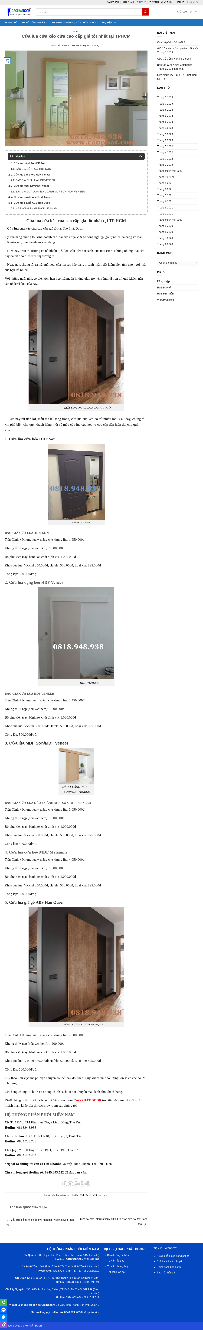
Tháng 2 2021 (165, 213)
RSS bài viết (164, 287)
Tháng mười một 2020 (169, 219)
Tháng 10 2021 (165, 177)
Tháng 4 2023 (165, 128)
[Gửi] (145, 12)
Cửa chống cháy (86, 22)
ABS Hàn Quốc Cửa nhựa (88, 46)
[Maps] (3, 1324)
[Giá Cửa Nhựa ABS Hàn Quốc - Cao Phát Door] (18, 12)
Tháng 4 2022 (165, 152)
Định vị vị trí (91, 1255)
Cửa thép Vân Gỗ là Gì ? (171, 42)
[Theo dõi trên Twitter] (194, 2)
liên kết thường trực (98, 1195)
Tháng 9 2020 (165, 226)
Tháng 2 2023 (165, 140)
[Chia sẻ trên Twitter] (70, 1183)
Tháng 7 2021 (165, 195)
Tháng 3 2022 (165, 158)
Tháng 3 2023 (165, 134)
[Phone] (3, 1302)
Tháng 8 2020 (165, 232)
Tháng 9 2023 (165, 116)
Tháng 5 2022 (165, 146)
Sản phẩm (128, 2)
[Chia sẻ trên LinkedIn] (87, 1183)
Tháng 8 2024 (165, 109)
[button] (187, 12)
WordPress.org (165, 299)
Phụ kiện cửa (109, 22)
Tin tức (141, 2)
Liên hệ (180, 2)
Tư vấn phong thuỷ (161, 2)
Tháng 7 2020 (165, 238)
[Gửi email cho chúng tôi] (197, 2)
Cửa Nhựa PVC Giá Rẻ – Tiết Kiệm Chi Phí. (177, 77)
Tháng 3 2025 (165, 103)
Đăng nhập (163, 281)
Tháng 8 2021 (165, 189)
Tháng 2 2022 (165, 164)
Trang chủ (11, 22)
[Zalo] (3, 1309)
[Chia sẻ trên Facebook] (64, 1183)
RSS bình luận (165, 293)
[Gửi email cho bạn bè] (76, 1183)
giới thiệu (113, 2)
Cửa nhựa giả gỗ (61, 22)
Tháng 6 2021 (165, 201)
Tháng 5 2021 (165, 207)
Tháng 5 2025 (165, 97)
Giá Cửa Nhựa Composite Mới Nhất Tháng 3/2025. (177, 50)
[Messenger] (3, 1317)
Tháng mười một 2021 (169, 170)
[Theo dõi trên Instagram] (191, 2)
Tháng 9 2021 (165, 183)
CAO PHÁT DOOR (87, 1100)
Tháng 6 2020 (165, 244)
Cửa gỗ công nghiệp (33, 22)
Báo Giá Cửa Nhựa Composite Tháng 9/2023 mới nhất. (174, 67)
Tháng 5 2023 (165, 122)
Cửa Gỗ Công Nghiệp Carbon (174, 58)
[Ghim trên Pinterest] (82, 1183)
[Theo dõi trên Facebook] (188, 2)
